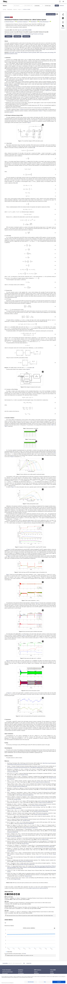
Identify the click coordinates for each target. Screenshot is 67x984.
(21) (55, 269)
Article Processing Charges (7, 971)
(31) (55, 397)
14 (53, 82)
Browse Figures (17, 36)
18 (5, 85)
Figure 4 (13, 486)
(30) (55, 362)
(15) (55, 245)
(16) (55, 249)
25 (47, 90)
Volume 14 (15, 9)
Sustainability (9, 9)
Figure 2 (28, 369)
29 (16, 182)
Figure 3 (12, 456)
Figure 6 (9, 555)
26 (22, 91)
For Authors (20, 971)
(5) (55, 185)
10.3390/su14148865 (26, 9)
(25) (55, 306)
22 (17, 85)
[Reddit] (17, 894)
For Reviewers (21, 973)
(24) (55, 287)
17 (48, 84)
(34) (55, 413)
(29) (55, 345)
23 (42, 88)
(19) (55, 261)
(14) (55, 232)
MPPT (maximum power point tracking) (45, 52)
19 (6, 85)
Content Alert (28, 963)
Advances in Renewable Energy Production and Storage (31, 33)
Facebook (52, 973)
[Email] (6, 894)
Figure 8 (37, 602)
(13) (55, 224)
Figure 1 (29, 122)
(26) (55, 316)
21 (16, 85)
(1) (55, 150)
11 (20, 80)
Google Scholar (24, 774)
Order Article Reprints (51, 14)
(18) (55, 257)
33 (50, 515)
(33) (55, 408)
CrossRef (13, 771)
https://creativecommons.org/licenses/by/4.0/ (38, 888)
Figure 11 (9, 692)
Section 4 (11, 112)
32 (33, 367)
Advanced (62, 5)
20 (7, 85)
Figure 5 (29, 521)
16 (47, 84)
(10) (55, 209)
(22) (55, 273)
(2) (55, 158)
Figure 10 (8, 660)
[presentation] (28, 150)
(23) (55, 282)
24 (46, 90)
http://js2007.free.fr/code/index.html (43, 857)
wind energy (11, 52)
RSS (24, 963)
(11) (55, 214)
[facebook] (12, 894)
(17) (55, 253)
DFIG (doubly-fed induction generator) (28, 52)
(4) (55, 174)
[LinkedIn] (10, 894)
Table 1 (52, 424)
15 (46, 84)
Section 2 (22, 109)
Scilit (17, 771)
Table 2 (6, 426)
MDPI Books (36, 973)
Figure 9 (24, 635)
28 (34, 147)
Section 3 (41, 110)
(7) (55, 192)
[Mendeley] (19, 894)
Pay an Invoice (5, 973)
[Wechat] (15, 894)
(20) (55, 265)
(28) (55, 334)
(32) (55, 402)
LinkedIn (51, 971)
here (52, 915)
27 (38, 105)
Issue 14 (19, 9)
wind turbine (17, 52)
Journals (4, 9)
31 (46, 321)
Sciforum (36, 971)
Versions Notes (26, 36)
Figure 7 (8, 574)
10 (5, 80)
